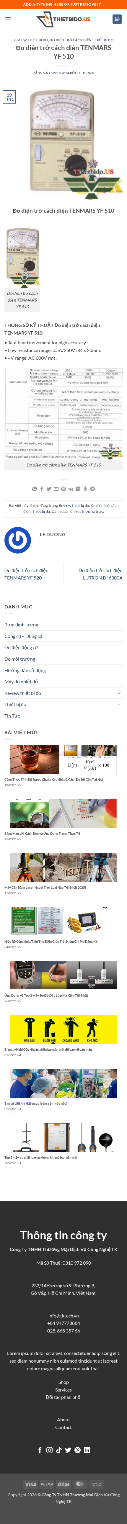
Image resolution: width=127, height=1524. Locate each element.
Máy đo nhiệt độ (21, 681)
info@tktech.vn (63, 1315)
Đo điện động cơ (21, 647)
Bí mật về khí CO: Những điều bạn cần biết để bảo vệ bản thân (48, 1049)
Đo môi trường (19, 659)
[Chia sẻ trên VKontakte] (70, 489)
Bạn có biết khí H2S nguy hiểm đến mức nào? (36, 1103)
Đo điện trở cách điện (71, 40)
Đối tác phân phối (64, 1397)
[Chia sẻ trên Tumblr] (85, 489)
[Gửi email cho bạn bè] (56, 489)
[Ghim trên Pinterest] (63, 489)
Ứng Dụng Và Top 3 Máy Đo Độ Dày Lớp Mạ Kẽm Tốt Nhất (46, 995)
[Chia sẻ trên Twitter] (49, 489)
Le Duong (85, 73)
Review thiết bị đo (31, 40)
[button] (8, 19)
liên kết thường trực (86, 511)
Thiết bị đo (103, 40)
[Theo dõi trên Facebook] (40, 1450)
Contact (63, 1427)
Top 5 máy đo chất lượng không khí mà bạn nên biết (40, 1157)
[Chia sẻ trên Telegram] (92, 489)
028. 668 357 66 (63, 1330)
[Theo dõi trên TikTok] (59, 1450)
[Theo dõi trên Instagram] (49, 1450)
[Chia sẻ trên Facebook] (41, 489)
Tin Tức (12, 715)
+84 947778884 (63, 1323)
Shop (63, 1382)
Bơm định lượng (21, 624)
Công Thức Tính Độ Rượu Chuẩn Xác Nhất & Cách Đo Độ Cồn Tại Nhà (53, 779)
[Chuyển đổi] (119, 692)
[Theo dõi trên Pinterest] (77, 1450)
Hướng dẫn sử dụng (25, 670)
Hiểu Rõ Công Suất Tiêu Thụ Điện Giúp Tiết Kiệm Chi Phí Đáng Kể (50, 941)
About (63, 1419)
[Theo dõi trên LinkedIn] (87, 1450)
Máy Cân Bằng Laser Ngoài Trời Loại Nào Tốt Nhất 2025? (45, 887)
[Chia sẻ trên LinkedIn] (78, 489)
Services (63, 1389)
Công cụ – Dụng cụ (23, 636)
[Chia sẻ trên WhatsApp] (34, 489)
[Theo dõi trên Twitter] (68, 1450)
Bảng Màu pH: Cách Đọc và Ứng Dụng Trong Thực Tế (42, 833)
